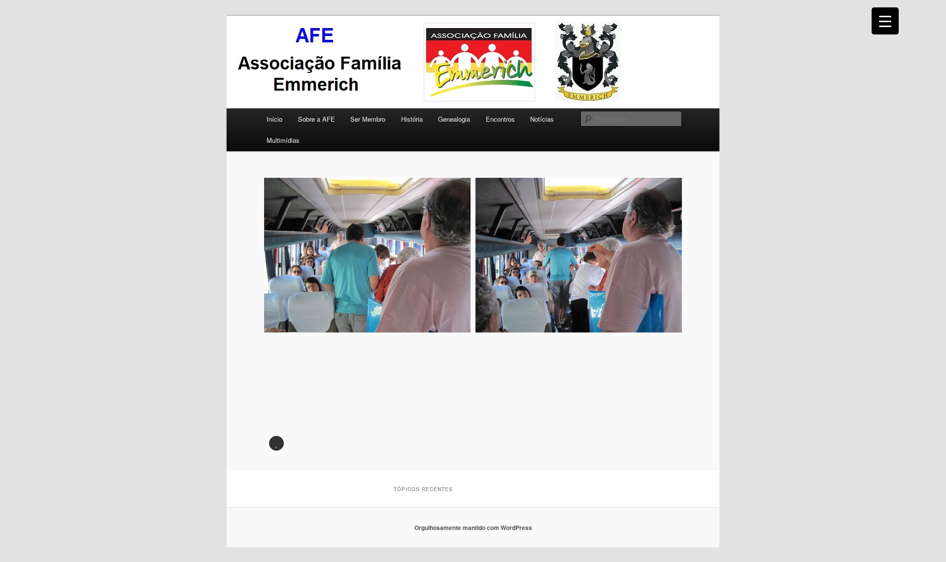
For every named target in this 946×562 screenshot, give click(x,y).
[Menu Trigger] (885, 20)
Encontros (500, 119)
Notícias (542, 119)
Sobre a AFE (316, 119)
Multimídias (283, 140)
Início (274, 119)
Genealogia (454, 119)
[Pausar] (276, 443)
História (412, 119)
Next (669, 312)
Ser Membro (367, 119)
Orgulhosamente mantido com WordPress (473, 527)
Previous (276, 312)
